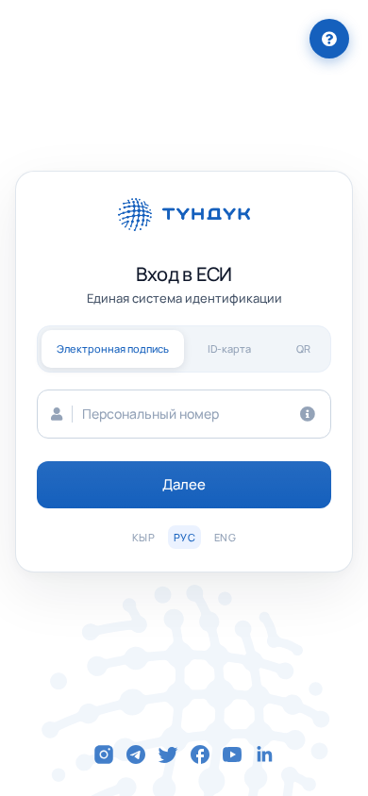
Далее (184, 484)
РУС (184, 537)
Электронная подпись (113, 348)
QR (303, 348)
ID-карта (229, 348)
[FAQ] (329, 38)
